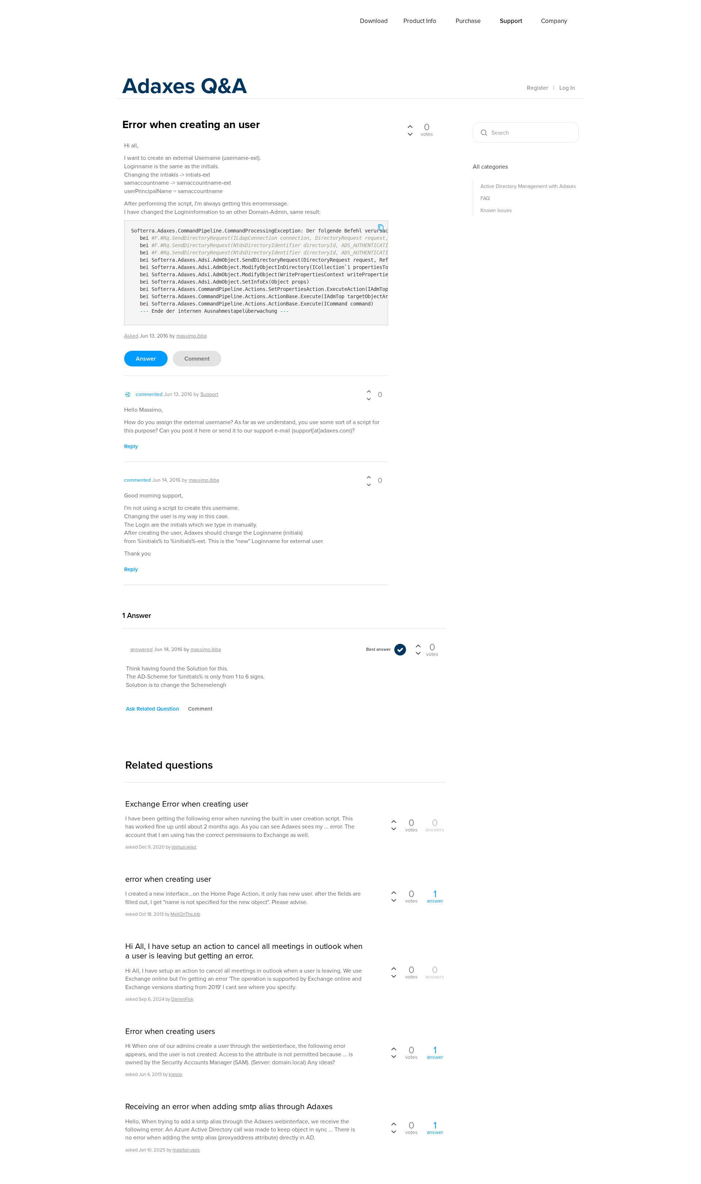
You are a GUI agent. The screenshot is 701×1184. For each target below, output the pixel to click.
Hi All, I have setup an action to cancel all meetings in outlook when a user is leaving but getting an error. (244, 951)
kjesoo (175, 1074)
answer (146, 358)
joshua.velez (184, 846)
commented (149, 394)
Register (537, 88)
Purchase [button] (468, 21)
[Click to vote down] (368, 398)
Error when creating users (170, 1031)
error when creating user (168, 879)
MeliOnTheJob (185, 914)
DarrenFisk (182, 999)
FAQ (485, 198)
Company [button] (554, 21)
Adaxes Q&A (184, 85)
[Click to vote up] (368, 392)
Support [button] (511, 21)
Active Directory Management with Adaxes (528, 186)
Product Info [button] (419, 21)
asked (131, 336)
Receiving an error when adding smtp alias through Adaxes (229, 1106)
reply (131, 446)
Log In (567, 88)
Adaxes (149, 21)
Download (374, 21)
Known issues (496, 210)
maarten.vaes (186, 1149)
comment (197, 358)
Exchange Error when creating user (186, 804)
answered (141, 649)
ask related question (152, 709)
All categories (490, 166)
